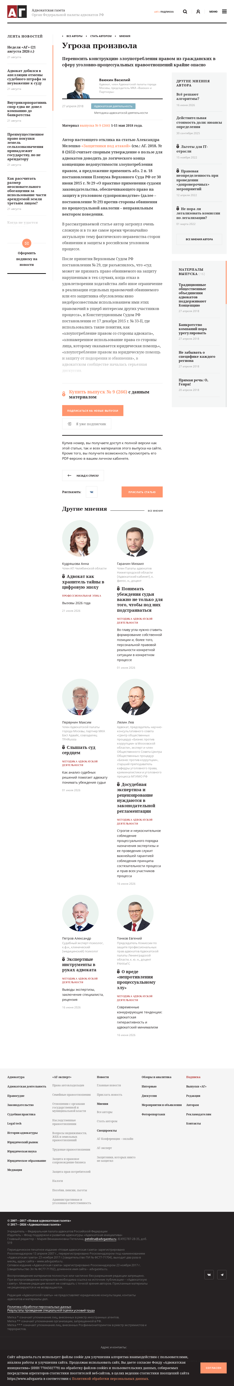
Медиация (14, 1170)
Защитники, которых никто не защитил (116, 1159)
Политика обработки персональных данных (39, 1307)
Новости (103, 1077)
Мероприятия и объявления (162, 1105)
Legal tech (14, 1123)
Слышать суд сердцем (78, 750)
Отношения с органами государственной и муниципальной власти (69, 1107)
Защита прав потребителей (71, 1172)
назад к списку (88, 475)
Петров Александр (76, 938)
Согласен (213, 1368)
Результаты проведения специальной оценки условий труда (51, 1310)
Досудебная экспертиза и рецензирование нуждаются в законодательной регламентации (136, 798)
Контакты (193, 1123)
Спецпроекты (107, 1130)
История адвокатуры (22, 1133)
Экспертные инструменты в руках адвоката (79, 964)
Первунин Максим (76, 722)
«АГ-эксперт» (62, 1077)
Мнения (124, 36)
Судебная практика (21, 1114)
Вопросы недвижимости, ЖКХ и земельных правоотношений (69, 1136)
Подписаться (92, 410)
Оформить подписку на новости (26, 259)
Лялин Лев (125, 722)
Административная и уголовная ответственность (71, 1201)
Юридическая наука (22, 1151)
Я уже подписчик (91, 424)
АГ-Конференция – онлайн (115, 1139)
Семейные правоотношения (71, 1095)
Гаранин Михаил (130, 563)
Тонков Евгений (129, 938)
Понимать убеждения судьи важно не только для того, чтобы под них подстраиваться (140, 599)
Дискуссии (149, 1096)
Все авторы (74, 36)
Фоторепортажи (153, 1114)
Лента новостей (25, 36)
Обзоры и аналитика (156, 1077)
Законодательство (20, 1105)
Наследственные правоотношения (64, 1122)
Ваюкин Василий (114, 79)
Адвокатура (15, 1077)
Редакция (193, 1096)
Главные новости (109, 1085)
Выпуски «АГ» (196, 1086)
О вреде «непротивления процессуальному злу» (136, 979)
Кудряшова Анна (75, 563)
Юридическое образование (26, 1161)
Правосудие (15, 1096)
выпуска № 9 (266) (95, 125)
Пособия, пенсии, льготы (69, 1190)
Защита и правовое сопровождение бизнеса (69, 1160)
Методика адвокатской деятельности (121, 113)
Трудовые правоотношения (71, 1149)
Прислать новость (109, 1095)
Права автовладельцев (68, 1085)
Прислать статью (142, 492)
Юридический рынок (22, 1142)
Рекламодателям (198, 1114)
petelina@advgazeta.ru (100, 1239)
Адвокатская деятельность (113, 106)
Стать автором (101, 36)
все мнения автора (199, 239)
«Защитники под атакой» (106, 145)
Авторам (192, 1105)
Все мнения (155, 510)
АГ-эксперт (104, 1148)
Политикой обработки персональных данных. (110, 1378)
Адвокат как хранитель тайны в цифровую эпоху (83, 582)
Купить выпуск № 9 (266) (98, 392)
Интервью (149, 1086)
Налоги (57, 1181)
